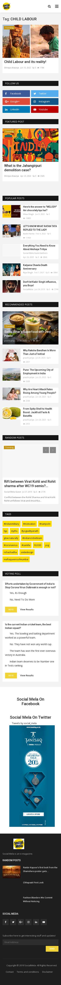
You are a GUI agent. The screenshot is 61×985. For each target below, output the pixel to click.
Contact (10, 971)
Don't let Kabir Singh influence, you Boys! (39, 284)
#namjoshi (44, 523)
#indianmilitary (11, 523)
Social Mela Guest (12, 491)
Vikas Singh (28, 214)
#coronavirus (11, 545)
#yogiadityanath (30, 530)
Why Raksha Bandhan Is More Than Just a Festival (39, 352)
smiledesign (27, 552)
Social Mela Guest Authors (35, 253)
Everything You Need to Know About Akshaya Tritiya (39, 247)
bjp (5, 530)
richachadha (10, 552)
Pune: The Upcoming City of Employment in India (38, 371)
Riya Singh (28, 272)
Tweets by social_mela (24, 723)
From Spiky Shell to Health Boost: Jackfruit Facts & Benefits (37, 412)
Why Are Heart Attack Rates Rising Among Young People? (39, 391)
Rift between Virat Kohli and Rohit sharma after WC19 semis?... (30, 483)
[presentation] (46, 134)
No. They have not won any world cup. (31, 644)
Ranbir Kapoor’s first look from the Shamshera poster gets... (40, 869)
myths (14, 530)
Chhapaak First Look (33, 882)
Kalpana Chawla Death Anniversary (35, 267)
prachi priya (9, 340)
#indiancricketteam (32, 538)
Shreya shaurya (11, 67)
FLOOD (37, 545)
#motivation (29, 523)
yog (47, 545)
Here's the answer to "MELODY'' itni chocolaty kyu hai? (40, 208)
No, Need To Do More (22, 599)
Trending (9, 27)
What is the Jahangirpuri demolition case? (23, 168)
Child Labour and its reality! (25, 62)
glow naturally (11, 538)
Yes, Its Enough (18, 593)
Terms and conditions (28, 971)
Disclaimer (47, 971)
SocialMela (28, 289)
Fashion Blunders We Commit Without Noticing (37, 899)
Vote (11, 609)
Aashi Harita (28, 233)
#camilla (26, 545)
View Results (27, 609)
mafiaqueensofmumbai (16, 559)
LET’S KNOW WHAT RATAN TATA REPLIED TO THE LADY (40, 228)
